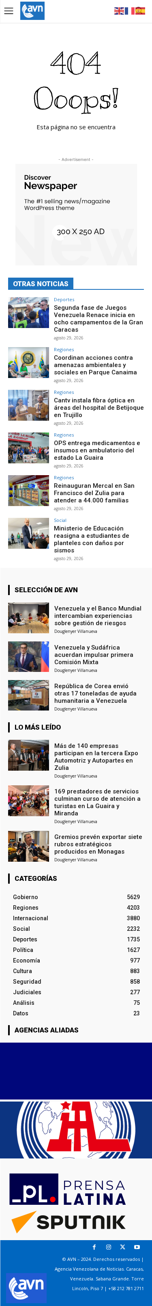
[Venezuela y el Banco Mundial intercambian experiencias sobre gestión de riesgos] (28, 617)
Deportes (64, 299)
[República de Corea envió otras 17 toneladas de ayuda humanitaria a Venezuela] (28, 695)
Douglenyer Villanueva (75, 631)
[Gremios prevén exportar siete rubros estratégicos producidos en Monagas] (28, 846)
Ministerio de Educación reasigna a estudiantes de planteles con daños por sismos (91, 539)
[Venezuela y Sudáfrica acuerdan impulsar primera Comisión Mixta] (28, 656)
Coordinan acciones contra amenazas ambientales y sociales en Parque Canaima (95, 365)
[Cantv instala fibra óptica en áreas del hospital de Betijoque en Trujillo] (28, 405)
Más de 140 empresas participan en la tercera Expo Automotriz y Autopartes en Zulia (96, 756)
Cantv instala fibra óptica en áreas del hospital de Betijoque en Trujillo (99, 408)
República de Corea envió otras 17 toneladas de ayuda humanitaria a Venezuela (95, 693)
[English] (119, 10)
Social (60, 520)
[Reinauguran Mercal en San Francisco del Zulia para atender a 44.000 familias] (28, 490)
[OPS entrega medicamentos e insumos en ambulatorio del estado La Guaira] (28, 447)
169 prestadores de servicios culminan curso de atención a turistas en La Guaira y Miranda (97, 802)
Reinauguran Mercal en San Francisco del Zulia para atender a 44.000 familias (94, 493)
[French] (130, 10)
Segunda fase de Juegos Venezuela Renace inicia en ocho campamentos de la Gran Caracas (98, 318)
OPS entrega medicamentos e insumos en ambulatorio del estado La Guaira (97, 450)
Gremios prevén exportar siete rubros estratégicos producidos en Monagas (98, 844)
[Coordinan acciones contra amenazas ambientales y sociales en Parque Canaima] (28, 362)
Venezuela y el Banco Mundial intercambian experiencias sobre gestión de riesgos (97, 616)
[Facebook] (94, 1247)
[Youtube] (137, 1247)
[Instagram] (108, 1247)
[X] (123, 1247)
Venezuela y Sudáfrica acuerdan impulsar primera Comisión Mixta (93, 655)
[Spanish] (140, 10)
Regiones (64, 349)
